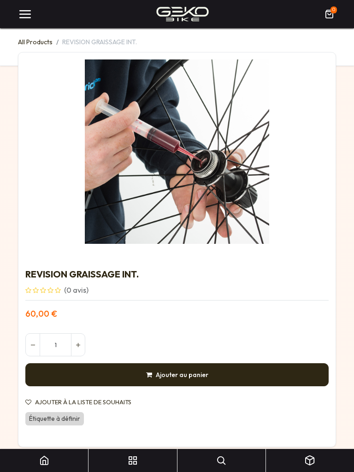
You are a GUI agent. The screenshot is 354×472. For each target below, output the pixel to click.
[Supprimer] (33, 345)
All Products (35, 42)
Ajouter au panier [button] (182, 375)
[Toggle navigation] (25, 14)
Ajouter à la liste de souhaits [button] (83, 402)
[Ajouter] (78, 345)
